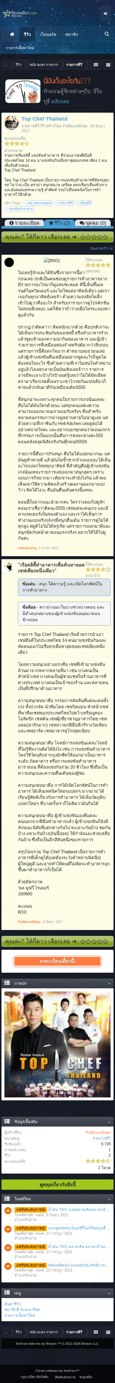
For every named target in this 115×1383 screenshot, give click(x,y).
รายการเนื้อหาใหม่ (19, 1315)
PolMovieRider (75, 126)
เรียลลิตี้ (85, 203)
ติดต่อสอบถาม (65, 1377)
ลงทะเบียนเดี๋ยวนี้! (57, 961)
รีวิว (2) (62, 223)
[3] (94, 237)
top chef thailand (39, 203)
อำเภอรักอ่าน (25, 1219)
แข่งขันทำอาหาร (21, 209)
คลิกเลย (60, 101)
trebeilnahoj (27, 548)
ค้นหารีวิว (12, 1304)
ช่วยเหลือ (85, 1377)
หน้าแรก (12, 34)
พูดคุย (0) (96, 223)
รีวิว (27, 34)
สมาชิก (71, 34)
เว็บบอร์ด (48, 34)
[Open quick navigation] (95, 64)
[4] (100, 237)
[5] (105, 237)
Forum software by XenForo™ (57, 1370)
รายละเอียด (27, 223)
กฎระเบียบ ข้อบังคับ (34, 1377)
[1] (83, 237)
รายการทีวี (30, 126)
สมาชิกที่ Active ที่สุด (22, 1309)
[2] (88, 237)
